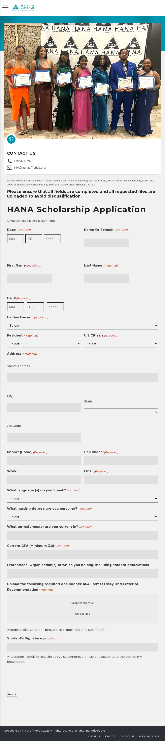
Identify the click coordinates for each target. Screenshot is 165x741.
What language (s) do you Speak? (43, 490)
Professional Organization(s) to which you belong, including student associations (78, 565)
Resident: (22, 335)
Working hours (149, 736)
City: (10, 396)
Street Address (18, 366)
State (88, 401)
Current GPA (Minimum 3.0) (38, 546)
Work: (12, 471)
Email (96, 471)
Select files (82, 613)
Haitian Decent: (27, 317)
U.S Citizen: (101, 335)
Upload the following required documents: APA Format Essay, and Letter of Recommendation (72, 586)
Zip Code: (14, 426)
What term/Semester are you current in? (49, 527)
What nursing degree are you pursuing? (49, 508)
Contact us (127, 736)
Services (109, 736)
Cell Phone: (101, 452)
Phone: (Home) (27, 452)
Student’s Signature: (32, 638)
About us (94, 736)
